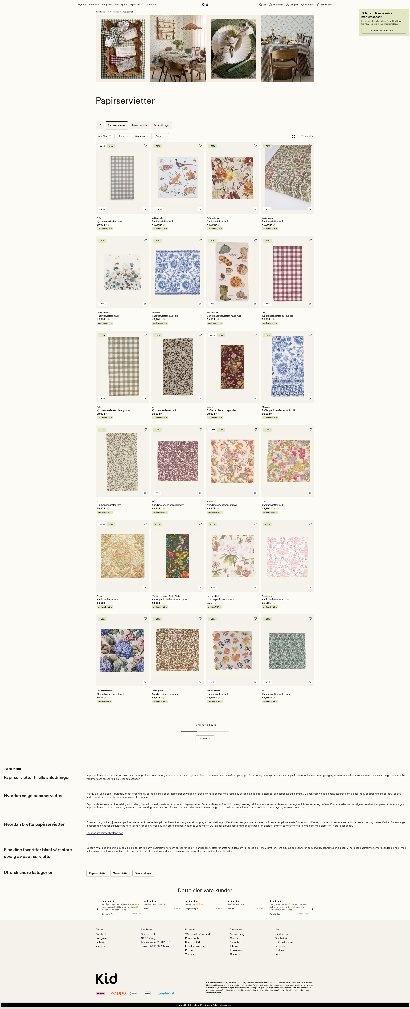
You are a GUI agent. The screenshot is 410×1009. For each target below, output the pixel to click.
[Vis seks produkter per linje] (298, 136)
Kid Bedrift (152, 4)
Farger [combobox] (159, 136)
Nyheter (82, 4)
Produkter (94, 4)
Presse (189, 950)
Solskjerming (237, 934)
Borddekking (101, 12)
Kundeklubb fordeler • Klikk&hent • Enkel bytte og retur (205, 1005)
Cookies (279, 950)
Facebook (101, 934)
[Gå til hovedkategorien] (100, 125)
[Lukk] (404, 13)
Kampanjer (107, 4)
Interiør (234, 946)
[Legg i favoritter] (145, 146)
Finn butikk (281, 938)
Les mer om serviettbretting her (104, 832)
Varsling (189, 954)
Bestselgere (121, 4)
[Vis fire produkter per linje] (293, 136)
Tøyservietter (139, 125)
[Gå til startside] (205, 4)
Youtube (100, 946)
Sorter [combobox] (122, 136)
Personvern (281, 946)
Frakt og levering (284, 942)
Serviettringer (162, 125)
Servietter (114, 12)
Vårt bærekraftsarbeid (197, 934)
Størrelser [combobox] (140, 136)
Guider (234, 954)
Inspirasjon (134, 4)
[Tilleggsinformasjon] (108, 225)
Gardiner (235, 938)
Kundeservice (282, 934)
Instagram (101, 938)
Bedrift (278, 954)
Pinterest (101, 942)
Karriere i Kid (192, 942)
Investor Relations (195, 946)
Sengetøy (235, 942)
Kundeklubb (192, 938)
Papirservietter (116, 125)
